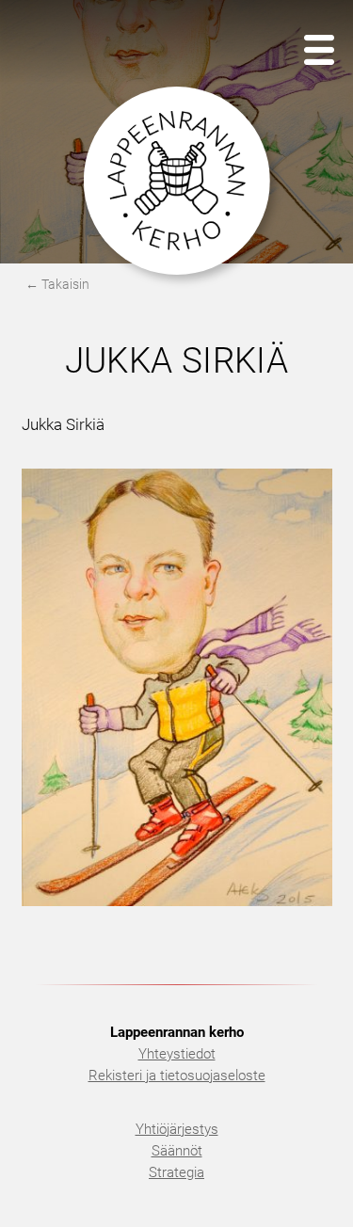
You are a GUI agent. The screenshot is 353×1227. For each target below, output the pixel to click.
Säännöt (177, 1150)
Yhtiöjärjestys (177, 1129)
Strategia (176, 1172)
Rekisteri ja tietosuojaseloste (176, 1075)
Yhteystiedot (177, 1053)
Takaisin (65, 284)
